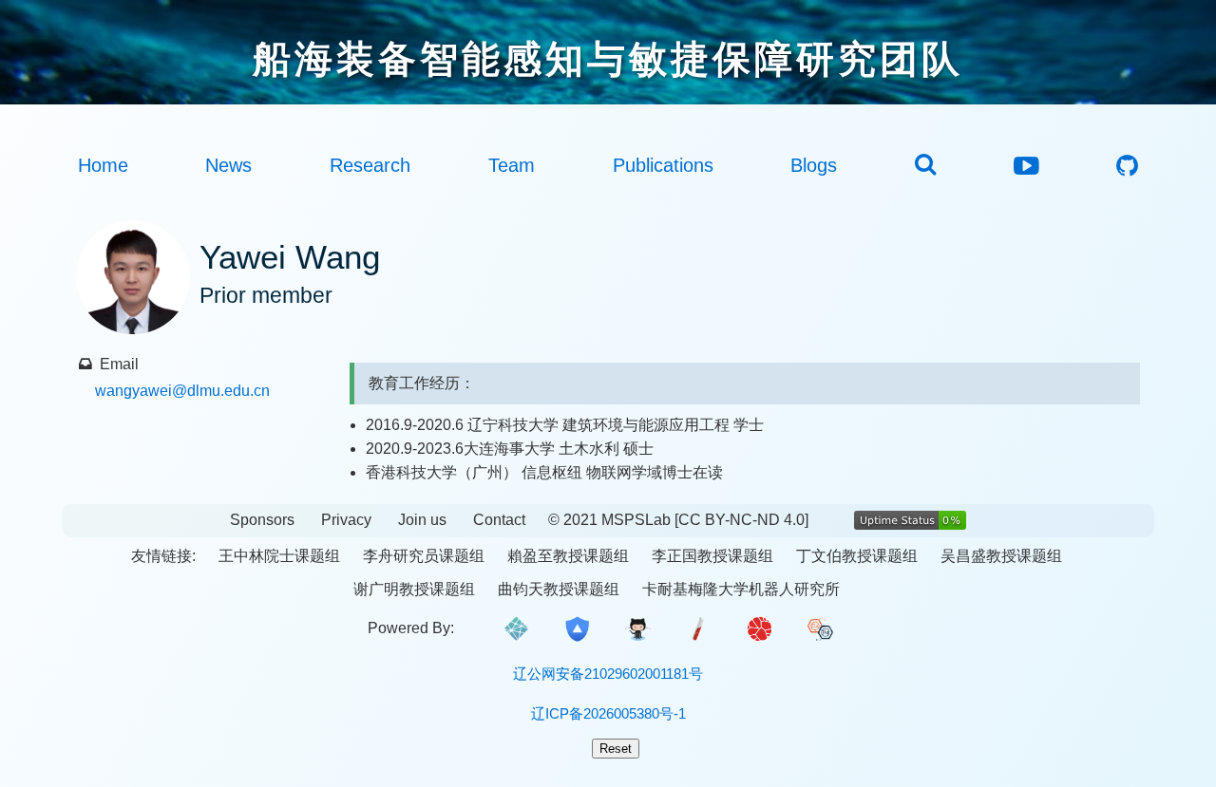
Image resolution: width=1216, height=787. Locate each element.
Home (103, 165)
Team (511, 165)
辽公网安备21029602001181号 (608, 673)
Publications (663, 165)
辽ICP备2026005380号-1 (608, 713)
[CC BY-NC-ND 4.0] (741, 520)
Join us (422, 520)
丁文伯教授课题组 (857, 556)
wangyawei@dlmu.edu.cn (182, 391)
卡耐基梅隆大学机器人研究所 (741, 589)
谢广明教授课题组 (414, 589)
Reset (615, 748)
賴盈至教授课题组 (568, 556)
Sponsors (262, 520)
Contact (499, 520)
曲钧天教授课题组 (558, 589)
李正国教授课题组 (712, 556)
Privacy (346, 520)
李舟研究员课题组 (423, 556)
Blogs (813, 165)
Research (370, 165)
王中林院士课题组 (279, 556)
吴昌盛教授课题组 (1001, 556)
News (228, 165)
